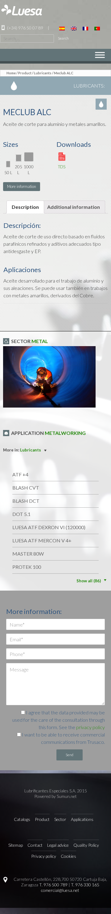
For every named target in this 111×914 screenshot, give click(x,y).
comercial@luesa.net (60, 890)
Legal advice (58, 845)
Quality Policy (86, 845)
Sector (60, 819)
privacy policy (90, 727)
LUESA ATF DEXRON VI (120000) (48, 527)
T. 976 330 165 (85, 884)
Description (25, 207)
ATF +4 (20, 474)
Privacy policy (43, 856)
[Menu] (100, 55)
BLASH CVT (25, 487)
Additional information (73, 207)
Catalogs (22, 819)
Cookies (68, 856)
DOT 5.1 (21, 514)
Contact (35, 845)
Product (24, 73)
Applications (82, 819)
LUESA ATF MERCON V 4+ (42, 540)
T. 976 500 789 (53, 884)
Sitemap (15, 845)
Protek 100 (26, 567)
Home (11, 73)
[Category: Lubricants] (102, 104)
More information (21, 186)
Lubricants (42, 73)
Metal (39, 341)
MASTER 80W (28, 554)
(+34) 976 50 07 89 (24, 27)
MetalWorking (65, 433)
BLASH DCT (25, 501)
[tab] (25, 207)
